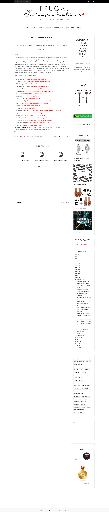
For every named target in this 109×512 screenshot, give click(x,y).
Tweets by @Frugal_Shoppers (80, 244)
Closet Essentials (78, 364)
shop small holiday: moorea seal (34, 98)
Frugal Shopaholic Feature (80, 375)
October (79, 333)
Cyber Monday (86, 367)
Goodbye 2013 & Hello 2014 (83, 281)
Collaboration (77, 367)
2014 (76, 275)
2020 (76, 263)
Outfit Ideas (77, 391)
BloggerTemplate (67, 510)
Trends (85, 399)
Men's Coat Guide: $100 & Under (84, 319)
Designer (87, 369)
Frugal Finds (77, 372)
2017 (76, 269)
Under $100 (83, 401)
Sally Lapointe (62, 127)
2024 (76, 255)
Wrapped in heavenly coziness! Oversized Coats (40, 101)
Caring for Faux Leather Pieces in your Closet (37, 118)
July (78, 339)
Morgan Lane (18, 129)
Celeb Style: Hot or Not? (82, 289)
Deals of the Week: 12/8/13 (83, 313)
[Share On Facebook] (62, 136)
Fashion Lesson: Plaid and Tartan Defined (36, 103)
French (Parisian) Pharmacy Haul (34, 106)
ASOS (75, 359)
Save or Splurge (86, 396)
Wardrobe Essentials (86, 407)
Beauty (87, 359)
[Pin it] (68, 136)
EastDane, (24, 127)
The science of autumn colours (40, 122)
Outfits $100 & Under (79, 393)
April (78, 345)
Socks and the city (30, 108)
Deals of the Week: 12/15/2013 (83, 301)
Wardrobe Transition (79, 409)
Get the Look (77, 385)
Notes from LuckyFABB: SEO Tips (33, 113)
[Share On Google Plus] (65, 136)
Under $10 (76, 401)
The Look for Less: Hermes (79, 208)
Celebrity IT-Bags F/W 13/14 (37, 89)
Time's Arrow (40, 129)
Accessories (81, 359)
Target (75, 399)
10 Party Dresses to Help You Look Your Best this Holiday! (45, 110)
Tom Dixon (47, 129)
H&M (83, 385)
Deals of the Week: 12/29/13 (83, 283)
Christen (88, 361)
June (78, 341)
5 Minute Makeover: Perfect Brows (39, 86)
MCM (55, 127)
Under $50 (83, 404)
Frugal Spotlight (78, 383)
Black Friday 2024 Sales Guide (80, 184)
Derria (81, 369)
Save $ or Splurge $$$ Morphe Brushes (82, 84)
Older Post (64, 202)
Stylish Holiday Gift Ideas (32, 96)
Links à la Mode (43, 140)
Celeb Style (82, 361)
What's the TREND (78, 412)
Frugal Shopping (78, 377)
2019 (76, 265)
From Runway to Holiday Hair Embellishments (41, 120)
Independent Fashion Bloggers (28, 140)
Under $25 (76, 404)
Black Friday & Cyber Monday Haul (84, 291)
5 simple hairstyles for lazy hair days (36, 79)
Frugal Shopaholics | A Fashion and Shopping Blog (51, 510)
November (79, 331)
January (78, 347)
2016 (76, 271)
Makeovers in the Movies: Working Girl (33, 125)
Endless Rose (41, 127)
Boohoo (76, 361)
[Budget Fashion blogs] (83, 481)
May (78, 343)
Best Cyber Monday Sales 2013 (84, 327)
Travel (80, 399)
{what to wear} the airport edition (40, 81)
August (78, 337)
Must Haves (85, 388)
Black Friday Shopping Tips (34, 93)
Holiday (87, 385)
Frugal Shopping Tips (79, 380)
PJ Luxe (29, 127)
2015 (76, 273)
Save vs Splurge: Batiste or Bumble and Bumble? (41, 91)
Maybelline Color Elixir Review (38, 115)
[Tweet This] (59, 136)
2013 (76, 277)
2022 (76, 259)
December (79, 279)
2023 (76, 257)
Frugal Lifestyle (85, 372)
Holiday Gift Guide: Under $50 (83, 307)
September (79, 335)
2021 (76, 261)
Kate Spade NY (50, 127)
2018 (76, 267)
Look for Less (77, 388)
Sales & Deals (77, 396)
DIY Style (76, 369)
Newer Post (18, 202)
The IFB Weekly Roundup (82, 329)
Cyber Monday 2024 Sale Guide (80, 232)
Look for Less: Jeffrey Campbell (84, 321)
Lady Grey (34, 127)
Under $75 (76, 407)
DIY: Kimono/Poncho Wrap (31, 84)
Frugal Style (87, 383)
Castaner (24, 129)
